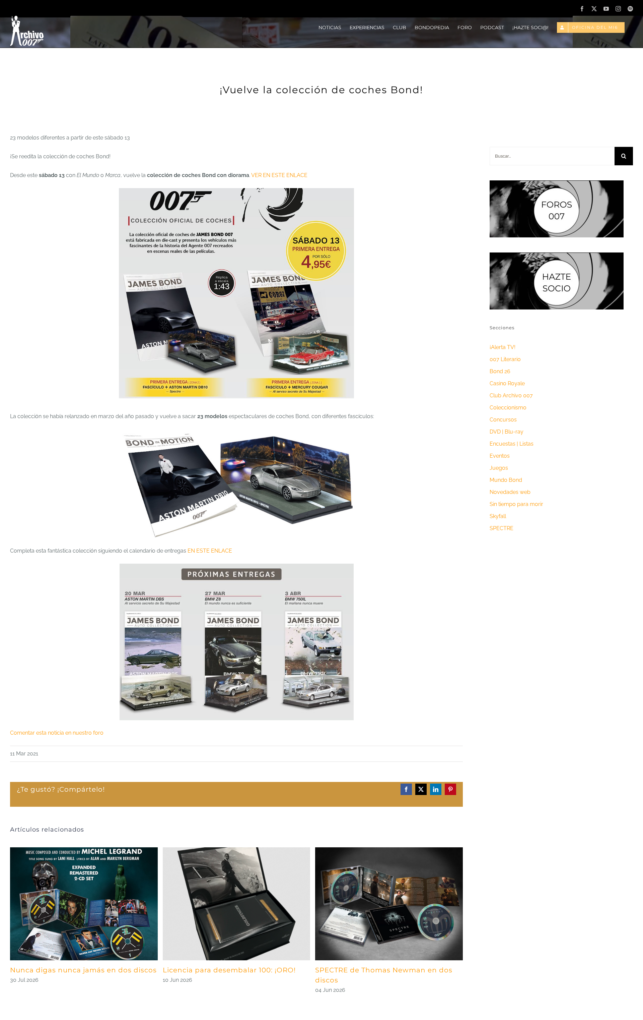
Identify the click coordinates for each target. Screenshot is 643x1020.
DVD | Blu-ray (506, 432)
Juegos (499, 468)
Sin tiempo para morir (516, 504)
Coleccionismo (508, 407)
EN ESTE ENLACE (210, 551)
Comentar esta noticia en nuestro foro (56, 733)
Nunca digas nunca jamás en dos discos (83, 970)
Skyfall (498, 516)
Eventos (500, 456)
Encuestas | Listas (511, 444)
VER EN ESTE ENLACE (279, 175)
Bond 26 (500, 371)
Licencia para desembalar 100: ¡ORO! (229, 970)
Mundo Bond (506, 480)
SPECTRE (501, 528)
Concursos (503, 419)
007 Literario (505, 359)
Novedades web (510, 492)
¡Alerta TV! (502, 347)
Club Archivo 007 (511, 395)
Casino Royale (507, 383)
